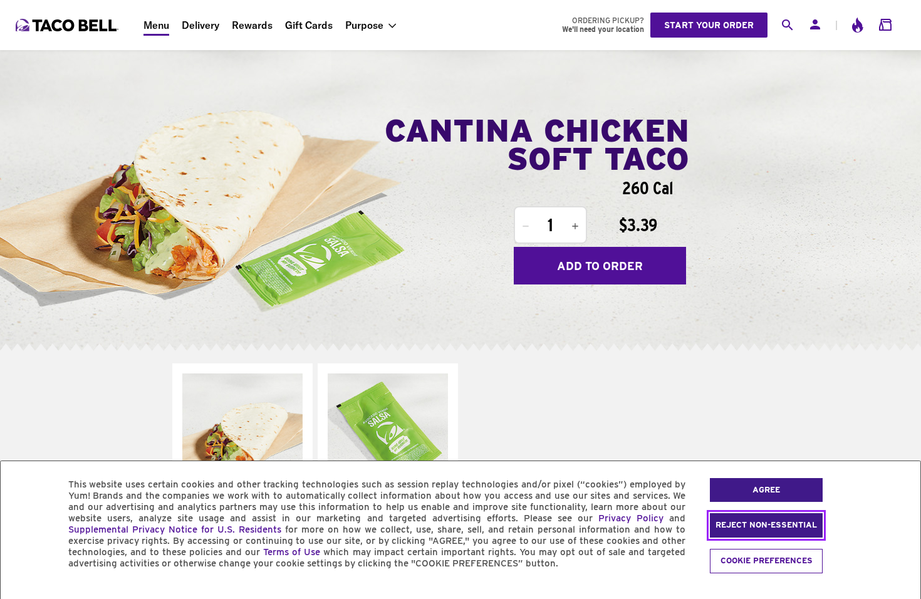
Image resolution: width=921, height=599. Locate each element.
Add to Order (600, 266)
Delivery (200, 25)
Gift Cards (309, 25)
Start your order (709, 25)
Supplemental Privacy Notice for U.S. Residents (174, 529)
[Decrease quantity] (525, 226)
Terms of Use (291, 552)
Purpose (364, 25)
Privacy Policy (630, 518)
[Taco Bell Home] (68, 25)
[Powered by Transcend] (21, 591)
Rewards (252, 25)
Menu (156, 25)
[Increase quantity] (575, 226)
